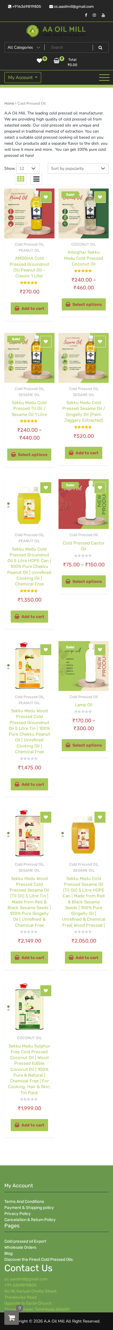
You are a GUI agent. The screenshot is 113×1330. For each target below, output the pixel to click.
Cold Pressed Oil (29, 244)
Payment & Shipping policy (29, 1207)
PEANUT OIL (29, 250)
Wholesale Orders (20, 1247)
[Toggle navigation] (104, 77)
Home (9, 103)
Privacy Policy (17, 1213)
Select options (87, 304)
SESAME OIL (29, 395)
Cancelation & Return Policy (30, 1219)
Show (9, 168)
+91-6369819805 (20, 1285)
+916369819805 (26, 6)
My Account (21, 77)
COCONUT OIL (83, 244)
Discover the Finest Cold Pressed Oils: (39, 1259)
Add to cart (32, 308)
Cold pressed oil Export (25, 1241)
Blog (8, 1253)
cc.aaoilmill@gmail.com (73, 6)
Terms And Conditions (24, 1201)
